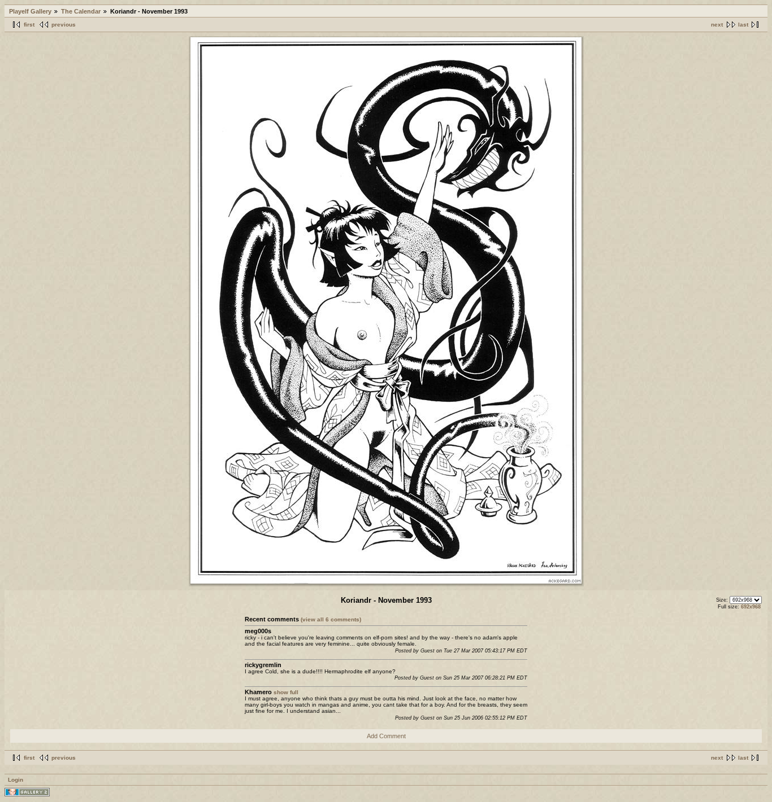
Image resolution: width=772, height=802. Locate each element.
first (29, 24)
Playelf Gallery (30, 11)
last (743, 24)
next (717, 24)
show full (286, 692)
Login (15, 780)
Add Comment (386, 736)
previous (63, 24)
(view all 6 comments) (331, 619)
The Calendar (81, 11)
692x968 (751, 607)
